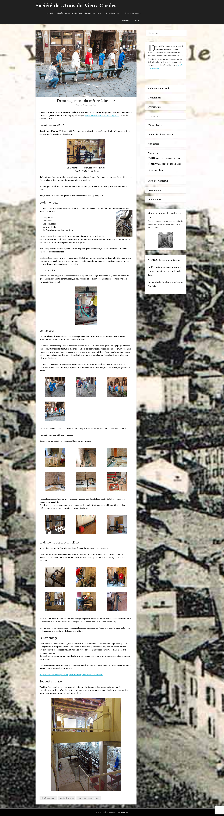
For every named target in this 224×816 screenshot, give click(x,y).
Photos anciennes (133, 13)
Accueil (50, 13)
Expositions (154, 116)
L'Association (155, 125)
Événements (154, 106)
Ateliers (125, 20)
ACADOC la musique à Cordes (164, 260)
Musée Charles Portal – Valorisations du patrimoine (79, 13)
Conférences (154, 97)
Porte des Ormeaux (158, 180)
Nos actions (154, 153)
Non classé (153, 143)
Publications (154, 199)
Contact (137, 20)
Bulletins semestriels (159, 88)
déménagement (48, 798)
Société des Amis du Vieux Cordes (76, 5)
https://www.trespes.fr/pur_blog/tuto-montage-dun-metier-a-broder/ (71, 674)
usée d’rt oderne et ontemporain (102, 115)
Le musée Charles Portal (89, 798)
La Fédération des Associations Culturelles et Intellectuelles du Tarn (164, 271)
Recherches (155, 170)
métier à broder (67, 798)
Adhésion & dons (113, 13)
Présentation (154, 190)
